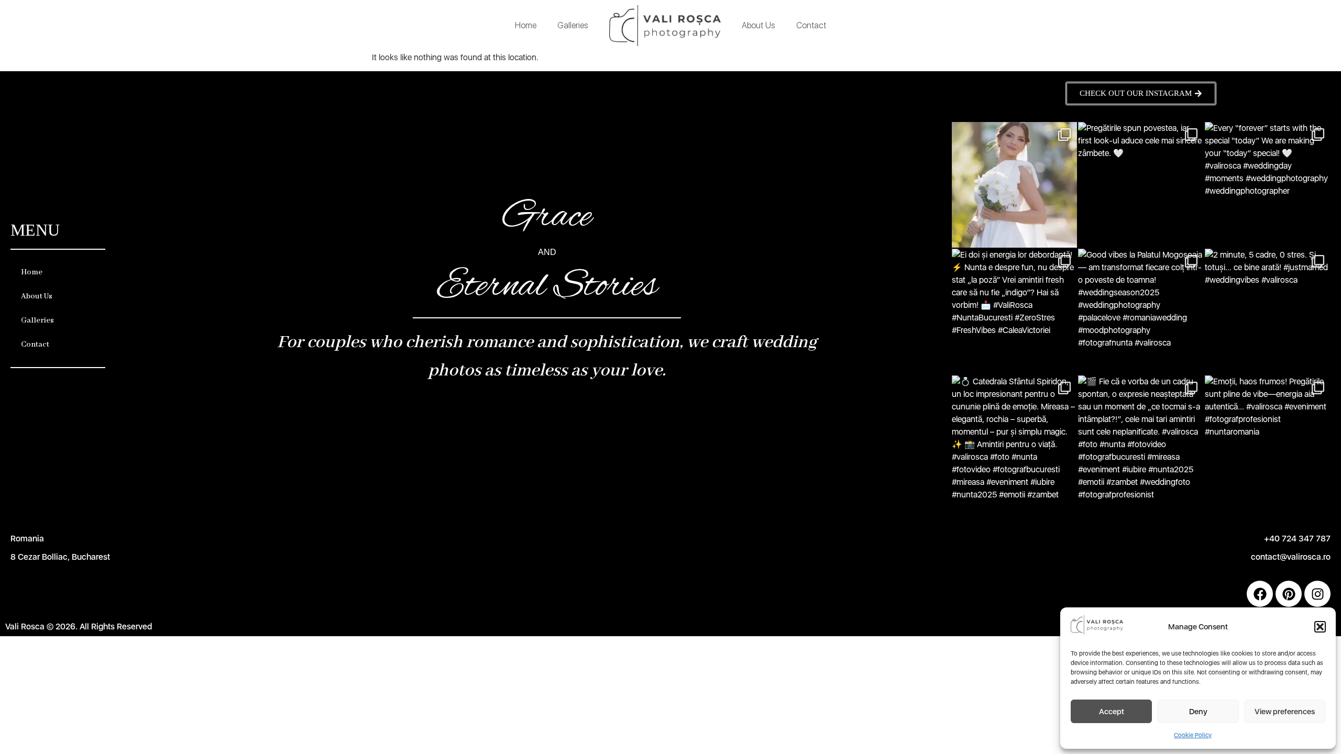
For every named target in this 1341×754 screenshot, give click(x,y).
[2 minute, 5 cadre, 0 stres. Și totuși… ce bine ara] (1268, 311)
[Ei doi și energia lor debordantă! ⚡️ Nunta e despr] (1015, 311)
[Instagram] (1317, 594)
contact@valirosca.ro (1291, 557)
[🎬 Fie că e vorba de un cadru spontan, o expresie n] (1141, 438)
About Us (758, 25)
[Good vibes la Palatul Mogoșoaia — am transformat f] (1141, 311)
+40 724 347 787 (1297, 539)
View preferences (1285, 711)
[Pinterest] (1289, 594)
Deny (1198, 711)
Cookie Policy (1193, 735)
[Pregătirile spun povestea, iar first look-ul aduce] (1141, 185)
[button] (1320, 627)
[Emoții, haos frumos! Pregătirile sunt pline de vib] (1268, 438)
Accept (1111, 711)
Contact (811, 25)
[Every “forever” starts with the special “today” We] (1268, 185)
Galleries (572, 25)
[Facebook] (1260, 594)
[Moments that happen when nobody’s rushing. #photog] (1015, 185)
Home (525, 25)
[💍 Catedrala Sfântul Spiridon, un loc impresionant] (1015, 438)
